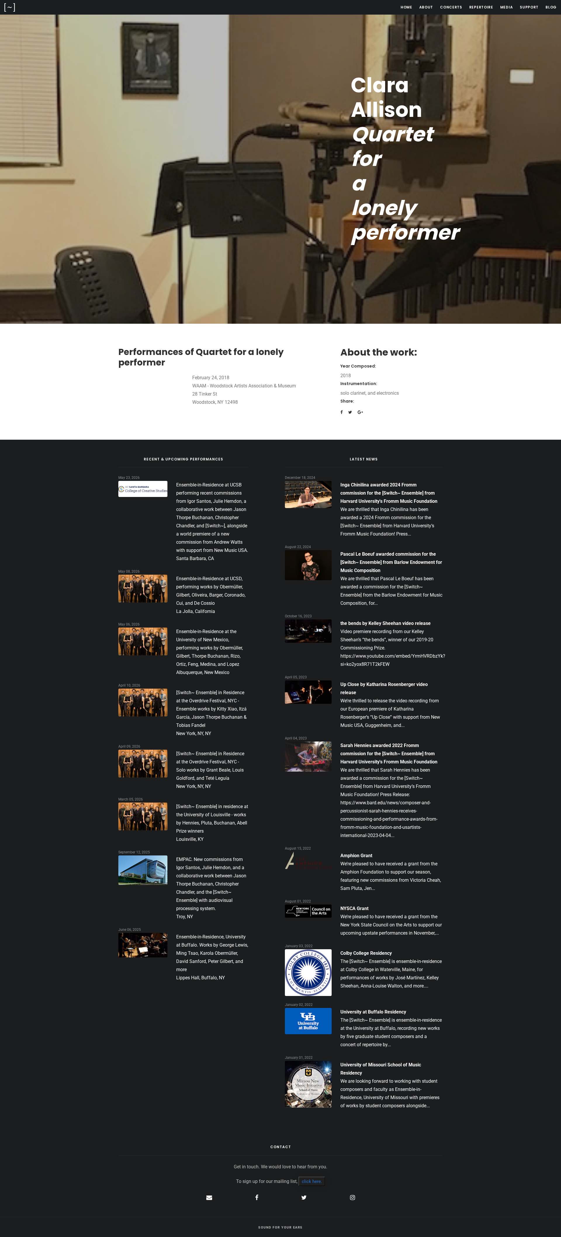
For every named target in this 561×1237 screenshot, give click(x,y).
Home (406, 7)
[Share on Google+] (360, 412)
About (426, 7)
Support (529, 7)
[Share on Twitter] (350, 412)
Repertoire (481, 7)
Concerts (451, 7)
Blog (551, 7)
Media (506, 7)
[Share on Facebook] (341, 412)
